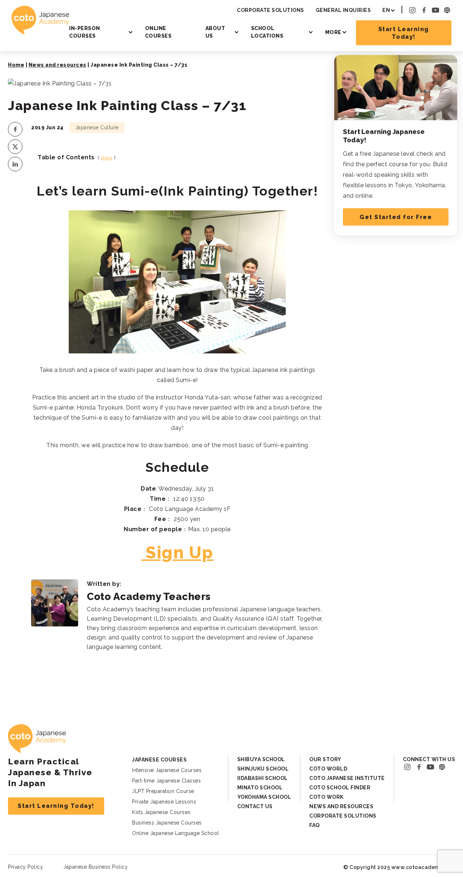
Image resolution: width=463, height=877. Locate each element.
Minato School (260, 787)
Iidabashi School (262, 778)
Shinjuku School (263, 769)
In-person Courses (84, 32)
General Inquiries (343, 10)
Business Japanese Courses (167, 823)
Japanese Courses (159, 760)
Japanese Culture (97, 127)
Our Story (325, 759)
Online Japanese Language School (175, 833)
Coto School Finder (339, 787)
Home (16, 65)
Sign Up (179, 552)
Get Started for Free (396, 217)
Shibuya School (261, 759)
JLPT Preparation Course (163, 791)
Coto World (328, 769)
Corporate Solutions (270, 10)
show (106, 157)
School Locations (267, 32)
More (333, 32)
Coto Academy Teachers (149, 597)
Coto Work (326, 797)
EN (386, 10)
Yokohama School (264, 797)
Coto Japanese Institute (347, 778)
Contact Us (255, 806)
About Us (215, 32)
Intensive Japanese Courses (166, 770)
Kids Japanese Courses (161, 812)
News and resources (57, 65)
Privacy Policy (25, 867)
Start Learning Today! (403, 33)
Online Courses (158, 32)
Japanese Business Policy (95, 867)
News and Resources (341, 806)
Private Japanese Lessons (164, 802)
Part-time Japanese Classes (166, 781)
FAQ (314, 825)
